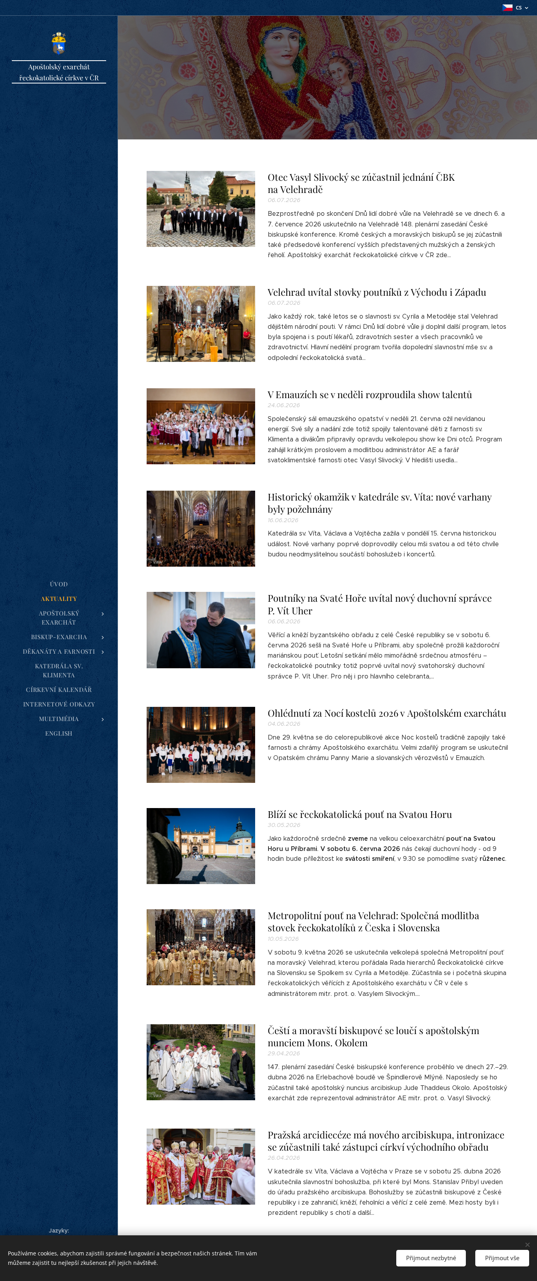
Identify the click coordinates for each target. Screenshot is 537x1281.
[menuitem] (59, 584)
